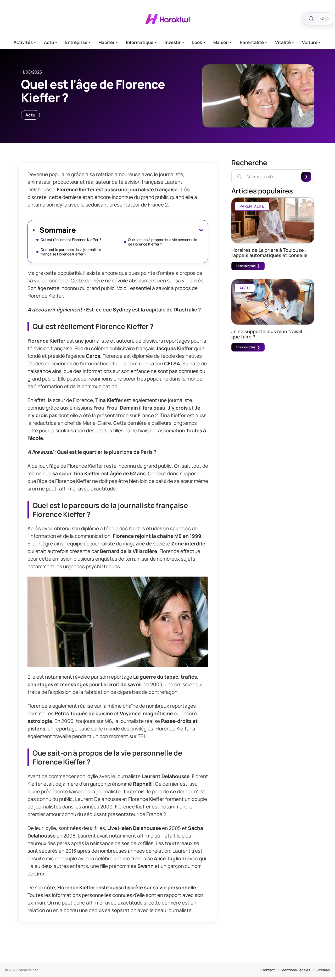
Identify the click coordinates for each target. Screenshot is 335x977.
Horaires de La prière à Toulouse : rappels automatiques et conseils (269, 252)
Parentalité (251, 206)
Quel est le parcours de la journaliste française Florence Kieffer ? (71, 251)
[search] (311, 19)
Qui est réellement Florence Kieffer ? (71, 239)
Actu (30, 115)
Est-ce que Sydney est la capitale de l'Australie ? (143, 309)
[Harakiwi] (167, 18)
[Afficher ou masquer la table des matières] (139, 230)
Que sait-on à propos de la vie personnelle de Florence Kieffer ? (162, 242)
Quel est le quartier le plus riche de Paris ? (107, 452)
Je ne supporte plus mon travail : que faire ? (268, 334)
